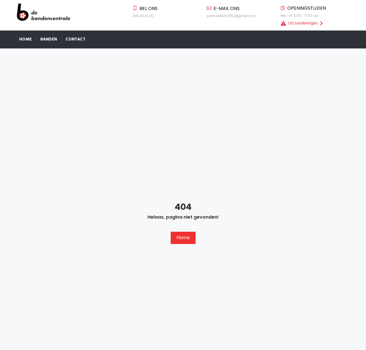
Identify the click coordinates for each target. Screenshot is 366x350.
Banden (48, 39)
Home (25, 39)
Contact (75, 39)
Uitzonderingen (303, 23)
